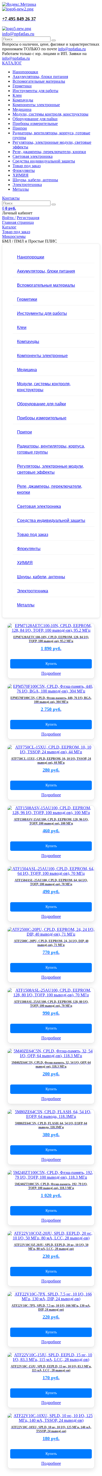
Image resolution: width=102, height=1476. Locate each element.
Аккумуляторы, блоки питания (40, 76)
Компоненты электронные (36, 105)
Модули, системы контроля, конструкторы (50, 114)
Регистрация (28, 217)
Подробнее (51, 673)
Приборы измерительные (35, 123)
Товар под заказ (27, 166)
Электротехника (27, 184)
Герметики (22, 86)
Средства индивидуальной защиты (44, 161)
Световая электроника (33, 156)
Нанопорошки (25, 72)
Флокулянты (24, 170)
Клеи (17, 95)
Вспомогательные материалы (39, 81)
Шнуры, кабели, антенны (35, 180)
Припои (20, 128)
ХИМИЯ (21, 175)
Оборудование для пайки (35, 119)
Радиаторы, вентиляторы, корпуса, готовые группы (51, 449)
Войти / (9, 217)
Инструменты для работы (35, 90)
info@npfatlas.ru (18, 33)
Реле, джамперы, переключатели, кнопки (49, 151)
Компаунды (23, 100)
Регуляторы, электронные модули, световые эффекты (50, 469)
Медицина (22, 109)
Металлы (21, 189)
